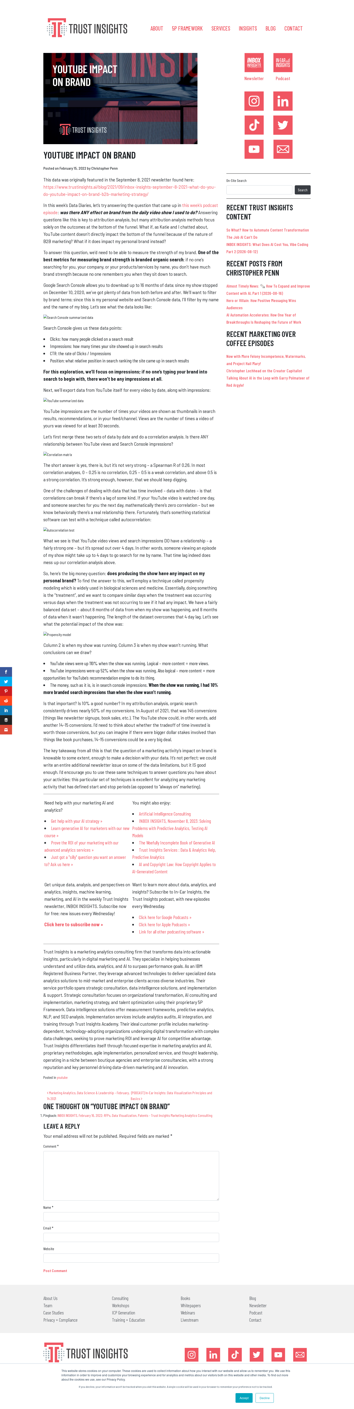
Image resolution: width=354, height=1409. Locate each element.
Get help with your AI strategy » (76, 821)
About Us (50, 1298)
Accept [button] (244, 1398)
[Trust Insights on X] (256, 1355)
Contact (293, 28)
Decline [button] (265, 1398)
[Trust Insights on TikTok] (254, 125)
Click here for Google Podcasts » (165, 917)
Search (303, 189)
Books (185, 1298)
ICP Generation (123, 1312)
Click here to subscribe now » (73, 924)
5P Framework (187, 28)
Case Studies (53, 1312)
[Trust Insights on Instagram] (254, 101)
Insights (248, 28)
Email (48, 1228)
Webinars (188, 1312)
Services (220, 28)
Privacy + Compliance (60, 1320)
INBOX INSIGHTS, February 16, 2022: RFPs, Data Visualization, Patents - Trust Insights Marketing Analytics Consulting (135, 1115)
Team (47, 1305)
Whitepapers (191, 1305)
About (157, 28)
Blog (271, 28)
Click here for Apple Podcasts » (164, 924)
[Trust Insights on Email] (283, 149)
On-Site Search (236, 180)
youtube (62, 1077)
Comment (51, 1146)
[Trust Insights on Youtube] (254, 149)
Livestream (189, 1320)
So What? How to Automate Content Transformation (267, 229)
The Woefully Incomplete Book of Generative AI (177, 842)
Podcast (283, 78)
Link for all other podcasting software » (171, 931)
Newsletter (254, 78)
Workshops (120, 1305)
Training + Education (128, 1320)
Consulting (120, 1298)
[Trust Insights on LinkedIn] (283, 101)
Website (48, 1248)
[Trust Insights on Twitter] (283, 125)
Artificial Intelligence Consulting (165, 814)
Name (48, 1207)
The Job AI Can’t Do (241, 237)
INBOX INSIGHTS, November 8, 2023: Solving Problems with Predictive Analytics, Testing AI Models (171, 828)
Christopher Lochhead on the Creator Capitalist (264, 370)
